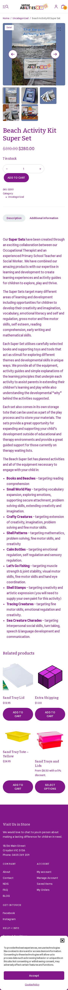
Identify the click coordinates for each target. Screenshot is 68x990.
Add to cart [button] (18, 714)
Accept (34, 975)
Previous (12, 54)
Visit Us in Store (16, 824)
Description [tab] (14, 218)
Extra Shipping (47, 698)
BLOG (6, 895)
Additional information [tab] (44, 218)
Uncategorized (21, 18)
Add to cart (16, 177)
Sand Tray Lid (13, 698)
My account (44, 871)
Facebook (9, 913)
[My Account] (56, 6)
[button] (62, 940)
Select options (50, 786)
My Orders (43, 889)
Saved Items (45, 883)
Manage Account (47, 877)
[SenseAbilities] (34, 6)
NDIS (6, 883)
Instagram (9, 919)
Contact (8, 877)
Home (6, 18)
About (6, 871)
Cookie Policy (32, 984)
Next (55, 54)
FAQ (5, 889)
